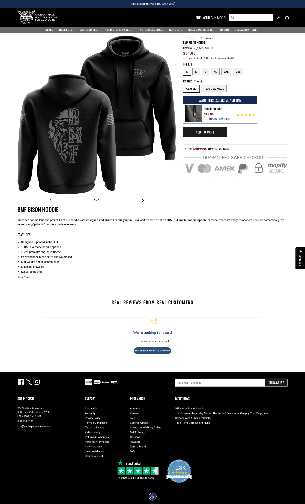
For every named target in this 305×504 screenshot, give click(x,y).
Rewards (135, 441)
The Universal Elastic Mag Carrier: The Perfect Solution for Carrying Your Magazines (221, 413)
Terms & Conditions (96, 422)
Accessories (89, 30)
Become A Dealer (139, 422)
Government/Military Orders (145, 427)
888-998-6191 (25, 421)
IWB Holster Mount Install (189, 408)
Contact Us (91, 408)
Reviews (134, 413)
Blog (132, 418)
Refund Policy (92, 432)
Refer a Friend (138, 446)
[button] (235, 58)
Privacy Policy (92, 418)
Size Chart (23, 277)
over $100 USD (207, 149)
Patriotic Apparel (117, 30)
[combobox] (251, 17)
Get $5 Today (137, 432)
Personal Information (97, 441)
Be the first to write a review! (152, 350)
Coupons (135, 437)
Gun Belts (175, 30)
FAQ (132, 451)
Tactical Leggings (150, 30)
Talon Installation (94, 451)
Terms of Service (94, 427)
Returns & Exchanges (97, 437)
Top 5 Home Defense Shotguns (192, 422)
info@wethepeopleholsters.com (35, 426)
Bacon (224, 30)
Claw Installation (94, 446)
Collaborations (246, 30)
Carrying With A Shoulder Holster (193, 418)
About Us (135, 408)
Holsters (66, 30)
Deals (49, 30)
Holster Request (94, 456)
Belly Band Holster (201, 30)
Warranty (90, 413)
